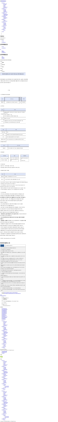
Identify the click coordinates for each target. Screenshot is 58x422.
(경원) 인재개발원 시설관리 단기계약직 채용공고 (11, 292)
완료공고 (3, 58)
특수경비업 (5, 13)
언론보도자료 (5, 17)
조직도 (4, 5)
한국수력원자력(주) (4, 309)
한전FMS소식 (4, 16)
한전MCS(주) (4, 319)
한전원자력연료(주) (4, 316)
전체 (2, 56)
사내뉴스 (4, 18)
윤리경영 (4, 11)
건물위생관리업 (5, 14)
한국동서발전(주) (4, 313)
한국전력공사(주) (4, 308)
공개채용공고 (4, 52)
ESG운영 (4, 23)
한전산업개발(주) (4, 317)
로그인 (4, 30)
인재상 (4, 20)
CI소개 (4, 6)
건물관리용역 (5, 15)
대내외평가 (5, 25)
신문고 (4, 27)
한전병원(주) (3, 318)
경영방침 (3, 8)
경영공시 (3, 339)
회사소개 (3, 320)
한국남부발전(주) (4, 312)
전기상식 (4, 28)
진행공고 (3, 57)
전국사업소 (5, 325)
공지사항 (4, 334)
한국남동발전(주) (4, 310)
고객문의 (4, 344)
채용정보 (3, 19)
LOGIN (3, 31)
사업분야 (3, 330)
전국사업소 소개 (4, 352)
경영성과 (4, 24)
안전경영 (4, 10)
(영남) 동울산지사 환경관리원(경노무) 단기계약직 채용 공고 (12, 293)
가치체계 (4, 9)
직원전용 (3, 29)
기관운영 (4, 22)
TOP (1, 354)
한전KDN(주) (4, 314)
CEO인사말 (5, 3)
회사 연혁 (4, 4)
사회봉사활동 (5, 329)
